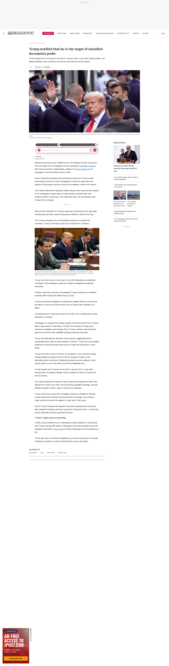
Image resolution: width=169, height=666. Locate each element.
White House (50, 452)
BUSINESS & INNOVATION (105, 33)
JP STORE (145, 33)
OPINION (135, 33)
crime (41, 452)
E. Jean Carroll (58, 429)
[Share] (31, 67)
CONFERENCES (48, 33)
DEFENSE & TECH (123, 33)
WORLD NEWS (75, 33)
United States (33, 452)
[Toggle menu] (3, 33)
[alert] (16, 645)
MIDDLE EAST (87, 33)
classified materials (87, 166)
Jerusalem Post (33, 43)
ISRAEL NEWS (61, 33)
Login (163, 33)
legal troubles (82, 169)
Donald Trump (62, 452)
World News (42, 43)
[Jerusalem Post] (19, 33)
